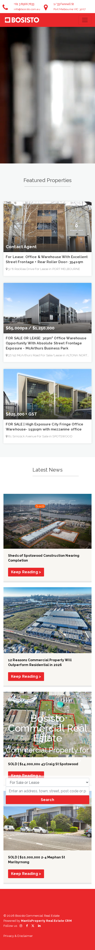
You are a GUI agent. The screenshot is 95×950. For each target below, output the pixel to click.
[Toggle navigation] (84, 20)
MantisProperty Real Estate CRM (46, 920)
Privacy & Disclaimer (18, 936)
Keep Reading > (26, 572)
